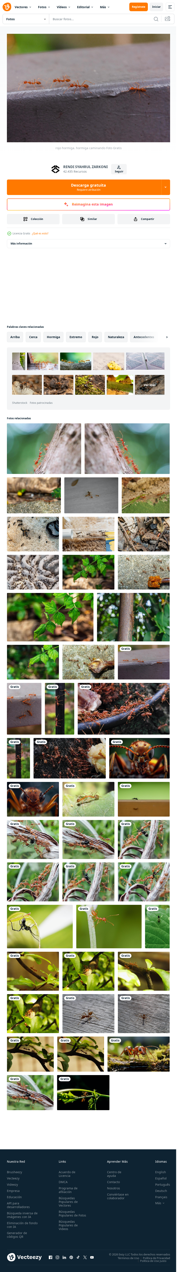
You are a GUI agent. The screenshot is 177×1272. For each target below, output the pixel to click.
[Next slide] (160, 335)
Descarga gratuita (88, 187)
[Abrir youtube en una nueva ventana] (92, 1255)
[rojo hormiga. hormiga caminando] (144, 660)
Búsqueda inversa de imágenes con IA (21, 1213)
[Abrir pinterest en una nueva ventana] (71, 1255)
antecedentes (144, 335)
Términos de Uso (125, 1256)
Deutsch (158, 1189)
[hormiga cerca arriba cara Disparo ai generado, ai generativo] (139, 756)
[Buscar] (156, 19)
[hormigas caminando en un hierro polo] (133, 615)
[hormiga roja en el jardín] (59, 706)
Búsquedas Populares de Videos (67, 1226)
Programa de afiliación (67, 1188)
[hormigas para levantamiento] (33, 532)
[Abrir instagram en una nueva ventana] (57, 1255)
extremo (76, 335)
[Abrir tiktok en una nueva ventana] (78, 1255)
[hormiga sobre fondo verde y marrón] (144, 797)
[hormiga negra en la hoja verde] (157, 924)
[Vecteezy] (7, 7)
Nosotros (111, 1186)
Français (158, 1195)
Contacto (111, 1180)
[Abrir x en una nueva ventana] (85, 1255)
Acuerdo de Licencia (66, 1172)
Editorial (83, 7)
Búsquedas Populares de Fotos (67, 1213)
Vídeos (62, 7)
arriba (15, 335)
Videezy (12, 1182)
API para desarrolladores (18, 1203)
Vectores (21, 7)
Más (103, 7)
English (157, 1170)
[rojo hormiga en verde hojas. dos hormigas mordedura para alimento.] (88, 797)
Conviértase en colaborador (116, 1194)
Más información (21, 241)
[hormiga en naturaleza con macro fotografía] (44, 446)
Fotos (42, 7)
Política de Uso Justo (150, 1259)
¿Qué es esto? (40, 233)
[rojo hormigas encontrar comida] (34, 493)
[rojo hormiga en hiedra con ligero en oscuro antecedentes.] (83, 1090)
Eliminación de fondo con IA (17, 1223)
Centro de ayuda (112, 1172)
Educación (14, 1195)
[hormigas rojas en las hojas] (88, 570)
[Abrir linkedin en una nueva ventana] (64, 1255)
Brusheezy (14, 1170)
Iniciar (156, 7)
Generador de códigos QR (17, 1232)
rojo (95, 335)
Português (159, 1182)
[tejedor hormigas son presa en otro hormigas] (33, 837)
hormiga (53, 335)
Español (157, 1176)
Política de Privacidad (153, 1256)
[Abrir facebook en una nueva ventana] (50, 1255)
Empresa (13, 1189)
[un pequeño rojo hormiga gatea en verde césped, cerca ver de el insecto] (138, 1051)
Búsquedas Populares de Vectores (67, 1199)
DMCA (62, 1180)
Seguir (119, 171)
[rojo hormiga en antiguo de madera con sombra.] (88, 1011)
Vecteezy (13, 1176)
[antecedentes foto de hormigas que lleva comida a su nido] (91, 493)
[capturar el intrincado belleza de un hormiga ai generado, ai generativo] (33, 797)
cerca (33, 335)
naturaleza (116, 335)
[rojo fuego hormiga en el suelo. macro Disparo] (146, 493)
